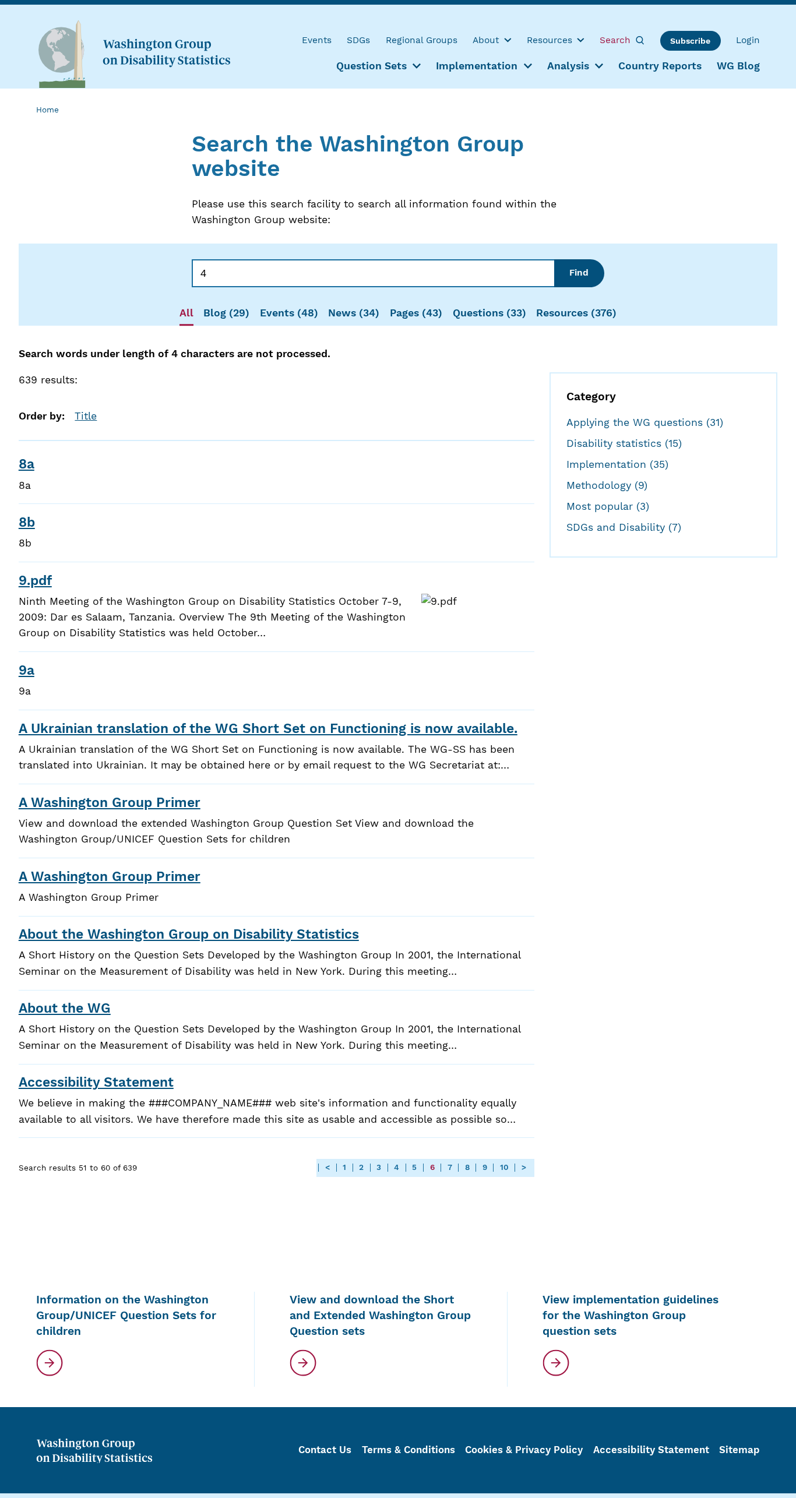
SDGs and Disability (623, 527)
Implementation (617, 464)
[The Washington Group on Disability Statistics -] (134, 53)
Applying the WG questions (644, 422)
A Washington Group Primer (109, 802)
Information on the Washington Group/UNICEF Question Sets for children (126, 1315)
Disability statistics (624, 443)
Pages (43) (416, 313)
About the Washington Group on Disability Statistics (189, 934)
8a (26, 464)
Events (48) (289, 313)
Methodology (606, 485)
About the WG (65, 1008)
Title (86, 416)
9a (26, 670)
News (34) (353, 313)
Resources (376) (576, 313)
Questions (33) (489, 313)
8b (27, 522)
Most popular (607, 506)
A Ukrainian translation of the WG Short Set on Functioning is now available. (268, 728)
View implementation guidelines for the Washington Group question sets (630, 1315)
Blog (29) (226, 313)
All (186, 313)
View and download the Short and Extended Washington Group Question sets (380, 1315)
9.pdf (35, 580)
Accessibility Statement (96, 1082)
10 (504, 1168)
